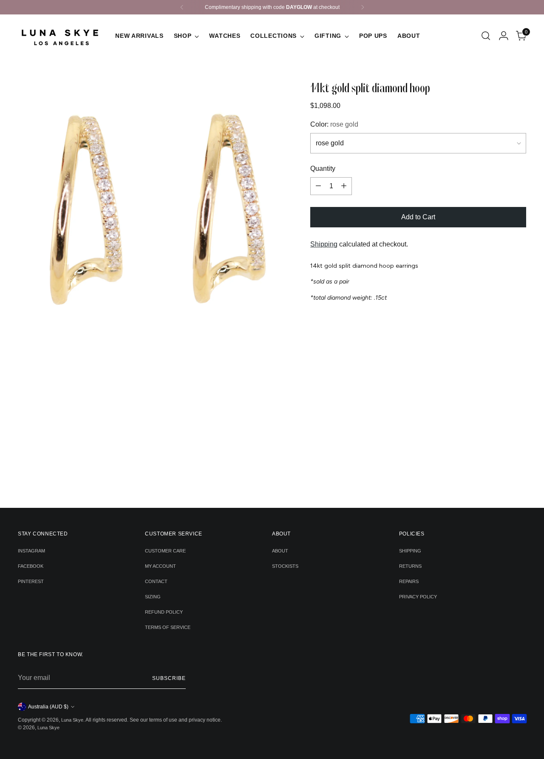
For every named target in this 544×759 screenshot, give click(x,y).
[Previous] (182, 7)
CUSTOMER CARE (165, 550)
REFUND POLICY (164, 612)
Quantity (322, 168)
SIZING (153, 596)
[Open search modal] (485, 35)
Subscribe (168, 678)
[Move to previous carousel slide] (259, 479)
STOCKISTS (285, 566)
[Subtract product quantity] (318, 186)
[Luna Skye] (60, 35)
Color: (334, 124)
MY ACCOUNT (160, 566)
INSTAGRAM (31, 550)
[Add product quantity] (343, 186)
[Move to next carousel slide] (285, 478)
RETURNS (410, 566)
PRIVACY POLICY (418, 596)
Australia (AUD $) (48, 707)
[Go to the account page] (503, 35)
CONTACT (156, 581)
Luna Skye (72, 719)
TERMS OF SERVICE (167, 627)
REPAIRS (409, 581)
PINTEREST (31, 581)
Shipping (323, 244)
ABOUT (280, 550)
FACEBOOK (30, 566)
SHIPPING (410, 550)
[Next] (362, 7)
